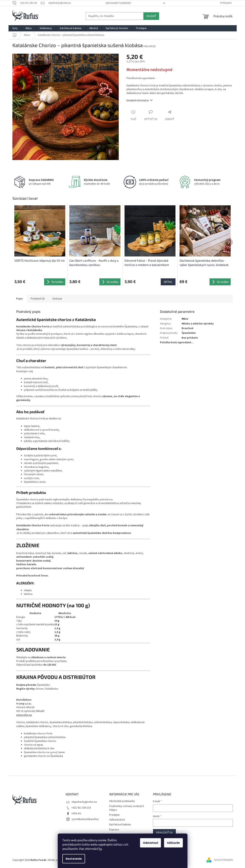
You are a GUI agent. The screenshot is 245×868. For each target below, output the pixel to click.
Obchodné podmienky (118, 3)
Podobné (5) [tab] (38, 299)
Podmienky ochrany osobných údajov (126, 808)
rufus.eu (76, 813)
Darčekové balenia (120, 825)
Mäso (185, 319)
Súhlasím (173, 843)
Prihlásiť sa (164, 832)
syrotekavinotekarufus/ (85, 819)
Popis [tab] (19, 299)
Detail (168, 281)
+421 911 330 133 (81, 808)
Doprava (114, 830)
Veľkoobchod (117, 820)
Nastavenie (74, 859)
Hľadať (151, 16)
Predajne (114, 815)
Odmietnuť (150, 843)
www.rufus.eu (24, 715)
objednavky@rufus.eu (84, 802)
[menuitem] (15, 28)
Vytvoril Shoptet (223, 860)
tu (100, 849)
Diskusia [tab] (57, 299)
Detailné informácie (137, 100)
